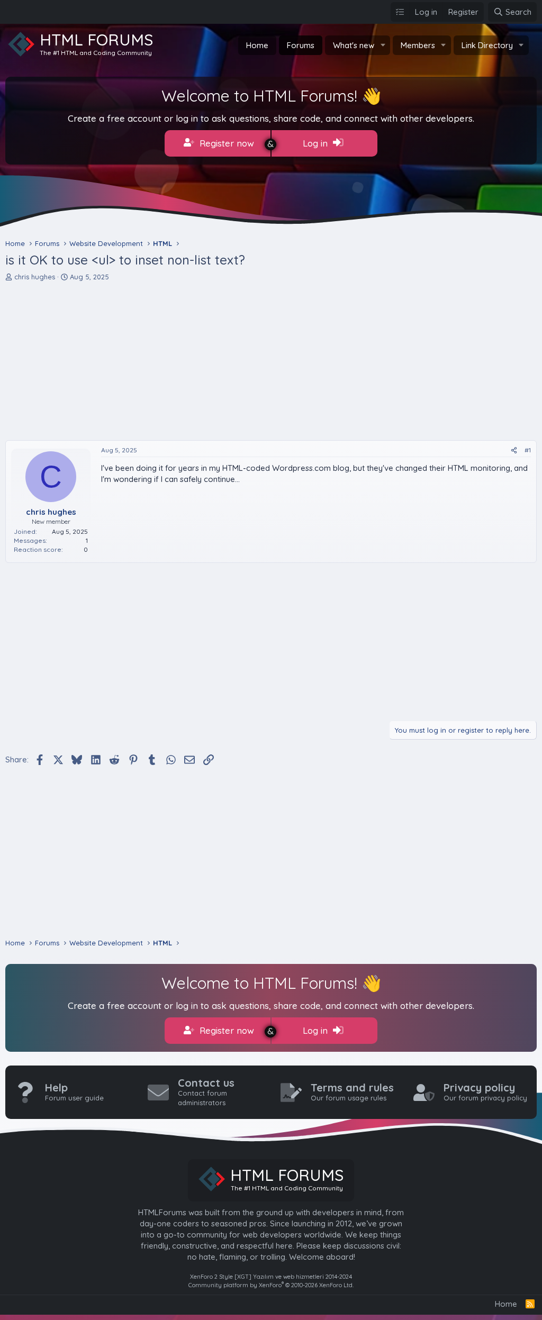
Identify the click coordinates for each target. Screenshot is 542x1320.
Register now (225, 143)
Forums (300, 45)
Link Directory (487, 45)
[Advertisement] (271, 361)
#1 (528, 450)
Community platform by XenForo (271, 1285)
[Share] (514, 450)
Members (418, 45)
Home (257, 45)
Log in (316, 143)
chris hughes (34, 276)
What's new (353, 45)
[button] (382, 45)
